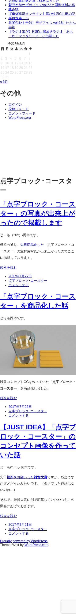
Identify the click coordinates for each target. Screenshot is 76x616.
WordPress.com (36, 545)
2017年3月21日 (20, 524)
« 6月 (4, 82)
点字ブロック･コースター (27, 280)
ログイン (15, 104)
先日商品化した (32, 245)
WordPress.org (19, 117)
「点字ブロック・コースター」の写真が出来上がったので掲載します (38, 213)
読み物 (13, 9)
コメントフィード (21, 113)
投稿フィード (18, 109)
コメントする (18, 285)
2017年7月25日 (20, 406)
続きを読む (8, 267)
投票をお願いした (27, 477)
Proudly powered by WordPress (24, 541)
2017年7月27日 (20, 276)
